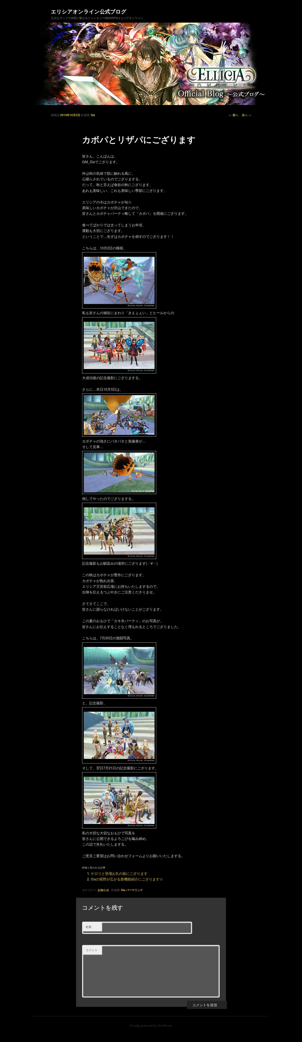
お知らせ (103, 890)
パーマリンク (134, 890)
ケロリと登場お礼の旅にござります (119, 873)
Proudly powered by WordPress (151, 1025)
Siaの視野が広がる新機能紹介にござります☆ (127, 878)
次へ (246, 115)
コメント (91, 950)
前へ (233, 115)
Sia (93, 115)
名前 (88, 926)
